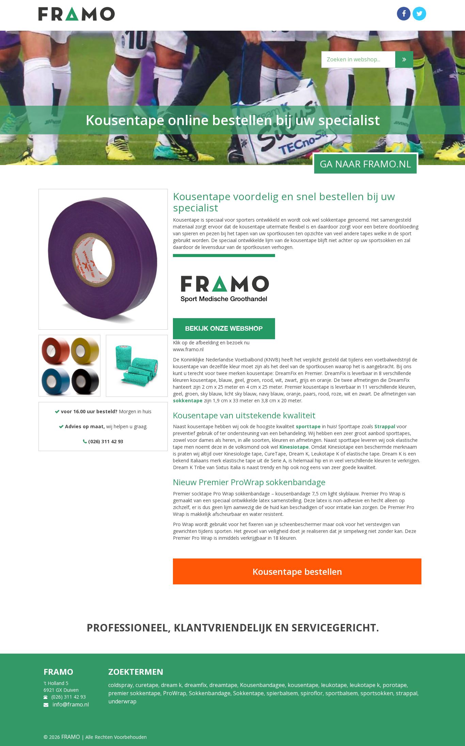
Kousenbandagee (262, 685)
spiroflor (312, 693)
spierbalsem (282, 693)
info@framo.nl (70, 704)
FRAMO (70, 737)
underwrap (122, 701)
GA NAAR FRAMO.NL (365, 163)
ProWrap (174, 693)
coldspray (120, 685)
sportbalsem (341, 693)
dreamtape (223, 685)
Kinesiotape (294, 447)
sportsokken (376, 693)
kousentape (303, 685)
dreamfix (196, 685)
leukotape (334, 685)
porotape (395, 685)
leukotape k (365, 685)
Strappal (384, 426)
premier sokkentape (134, 693)
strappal (406, 693)
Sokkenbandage (209, 693)
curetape (146, 685)
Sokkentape (248, 693)
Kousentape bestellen (297, 571)
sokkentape (188, 400)
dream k (171, 685)
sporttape (308, 426)
